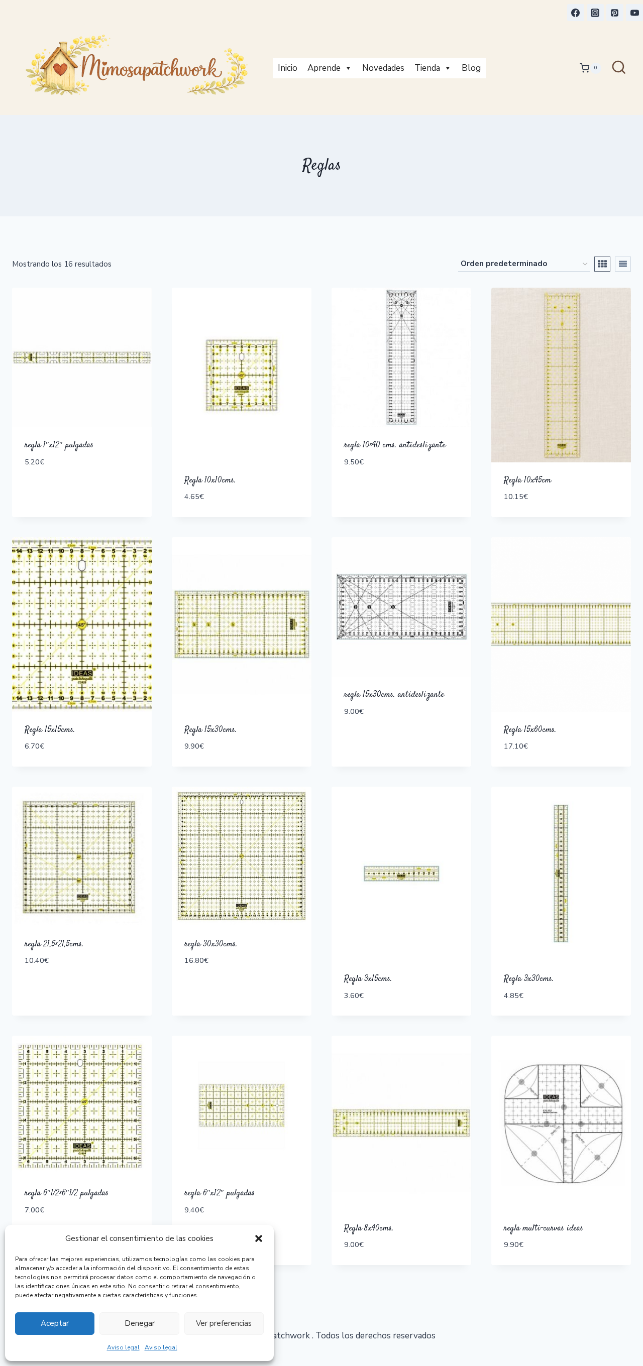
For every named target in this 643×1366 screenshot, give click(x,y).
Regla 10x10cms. (210, 480)
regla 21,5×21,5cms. (54, 944)
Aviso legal (123, 1347)
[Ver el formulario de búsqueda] (618, 68)
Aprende (324, 68)
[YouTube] (634, 12)
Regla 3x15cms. (368, 979)
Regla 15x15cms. (50, 730)
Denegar (140, 1323)
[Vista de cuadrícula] (602, 264)
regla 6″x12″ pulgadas (219, 1193)
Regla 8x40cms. (369, 1228)
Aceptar (55, 1323)
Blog (471, 68)
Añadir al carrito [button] (63, 491)
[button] (259, 1238)
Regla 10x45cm (527, 480)
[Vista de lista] (623, 264)
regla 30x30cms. (211, 944)
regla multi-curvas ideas (543, 1228)
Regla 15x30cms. (210, 730)
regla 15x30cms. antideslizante (394, 695)
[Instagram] (595, 12)
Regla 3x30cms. (529, 979)
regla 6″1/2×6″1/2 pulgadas (67, 1193)
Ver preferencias (224, 1323)
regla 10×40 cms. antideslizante (395, 445)
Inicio (287, 68)
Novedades (383, 68)
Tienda (427, 68)
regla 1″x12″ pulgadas (59, 445)
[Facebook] (575, 12)
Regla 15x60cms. (530, 730)
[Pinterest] (614, 12)
